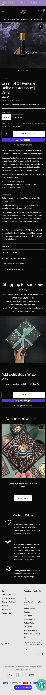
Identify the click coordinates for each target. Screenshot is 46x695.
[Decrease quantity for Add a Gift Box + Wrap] (3, 395)
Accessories (6, 609)
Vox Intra (23, 481)
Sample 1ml (18, 117)
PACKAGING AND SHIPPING (14, 264)
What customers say (12, 270)
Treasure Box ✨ (8, 613)
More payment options (23, 145)
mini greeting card (35, 308)
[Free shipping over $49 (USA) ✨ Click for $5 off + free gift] (23, 3)
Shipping (4, 100)
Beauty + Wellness (9, 602)
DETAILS (5, 246)
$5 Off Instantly (30, 609)
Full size (6, 117)
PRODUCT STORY (9, 252)
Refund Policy (29, 623)
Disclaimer (28, 627)
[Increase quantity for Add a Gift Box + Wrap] (10, 395)
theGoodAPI (31, 544)
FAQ (25, 595)
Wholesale (28, 616)
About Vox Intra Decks (32, 591)
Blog (25, 598)
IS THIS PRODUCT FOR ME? (14, 258)
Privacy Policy (29, 619)
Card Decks (6, 595)
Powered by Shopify (23, 669)
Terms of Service (30, 630)
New (3, 591)
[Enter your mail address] (42, 654)
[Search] (38, 11)
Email (26, 649)
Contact (27, 612)
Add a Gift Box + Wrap (19, 374)
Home (4, 19)
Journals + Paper (8, 598)
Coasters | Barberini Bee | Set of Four (23, 484)
